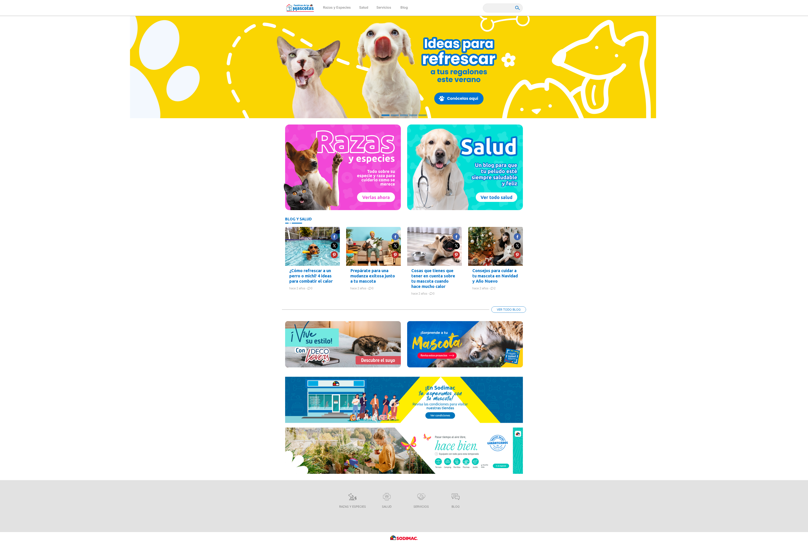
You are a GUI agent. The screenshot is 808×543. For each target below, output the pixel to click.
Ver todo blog (509, 309)
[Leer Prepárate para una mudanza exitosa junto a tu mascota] (373, 246)
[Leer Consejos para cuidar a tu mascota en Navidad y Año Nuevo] (495, 246)
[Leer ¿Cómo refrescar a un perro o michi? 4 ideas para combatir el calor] (312, 246)
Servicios (383, 7)
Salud (363, 7)
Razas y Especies (337, 7)
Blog (404, 7)
